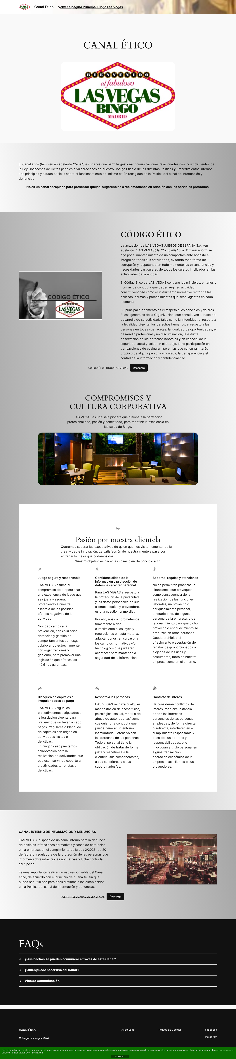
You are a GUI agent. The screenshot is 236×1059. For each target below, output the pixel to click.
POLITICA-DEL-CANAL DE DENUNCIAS (83, 896)
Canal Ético (44, 7)
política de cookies (224, 1050)
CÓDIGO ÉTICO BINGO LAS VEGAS (108, 367)
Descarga (139, 367)
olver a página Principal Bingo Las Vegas (91, 7)
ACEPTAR (119, 1056)
